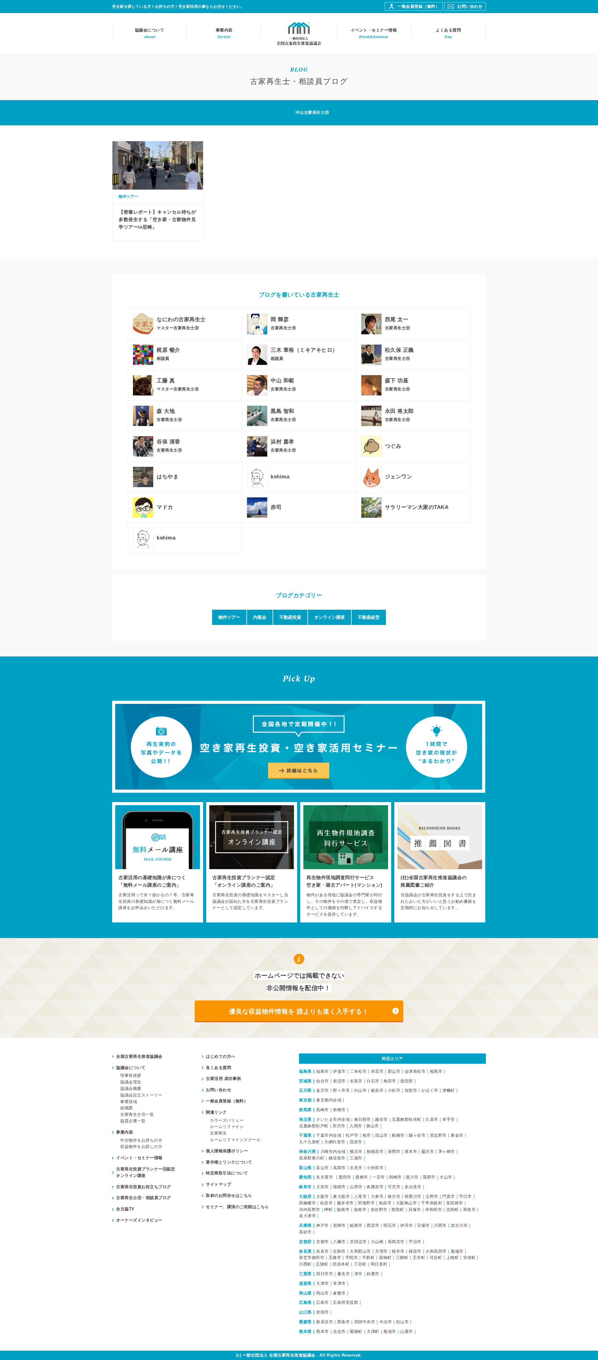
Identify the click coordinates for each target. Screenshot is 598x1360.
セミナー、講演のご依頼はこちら (237, 1206)
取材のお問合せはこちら (229, 1195)
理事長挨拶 (130, 1075)
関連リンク (216, 1112)
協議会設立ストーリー (141, 1095)
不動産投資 (290, 617)
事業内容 (224, 33)
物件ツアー (229, 617)
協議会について (149, 33)
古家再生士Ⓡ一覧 (137, 1114)
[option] (157, 862)
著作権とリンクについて (229, 1162)
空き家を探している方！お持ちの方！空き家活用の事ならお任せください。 (178, 6)
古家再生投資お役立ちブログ (143, 1186)
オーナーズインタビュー (139, 1220)
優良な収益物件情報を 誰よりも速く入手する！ (299, 1011)
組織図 (126, 1108)
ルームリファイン (227, 1126)
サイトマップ (218, 1184)
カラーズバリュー (227, 1120)
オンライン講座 (329, 617)
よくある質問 (448, 33)
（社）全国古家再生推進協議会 (299, 33)
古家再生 (218, 1133)
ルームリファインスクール (235, 1139)
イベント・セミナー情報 (374, 33)
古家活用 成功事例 (223, 1078)
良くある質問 (218, 1067)
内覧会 (259, 617)
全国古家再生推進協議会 (139, 1056)
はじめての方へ (220, 1056)
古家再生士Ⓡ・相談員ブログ (143, 1197)
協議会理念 (130, 1082)
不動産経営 (369, 617)
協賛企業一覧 (132, 1121)
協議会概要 (130, 1088)
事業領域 (128, 1101)
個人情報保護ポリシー (227, 1151)
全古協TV (125, 1209)
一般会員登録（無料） (418, 6)
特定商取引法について (227, 1173)
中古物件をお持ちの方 (141, 1140)
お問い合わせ (469, 6)
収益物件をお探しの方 (141, 1146)
